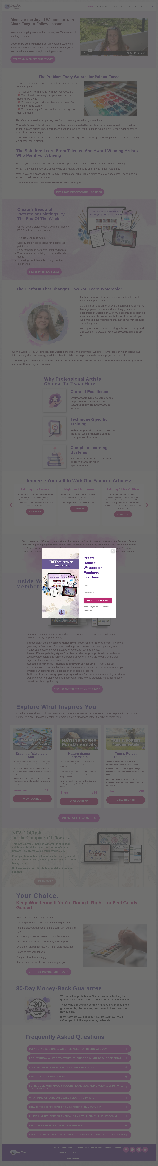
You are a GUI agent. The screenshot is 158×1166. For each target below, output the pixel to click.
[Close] (113, 551)
